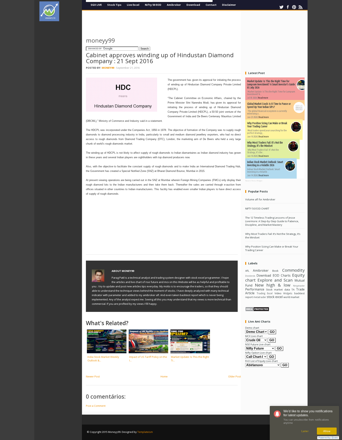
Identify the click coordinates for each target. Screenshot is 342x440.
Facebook (288, 7)
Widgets (287, 293)
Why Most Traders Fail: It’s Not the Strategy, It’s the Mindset (265, 144)
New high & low (272, 285)
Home (164, 376)
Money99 (108, 68)
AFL (247, 270)
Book (275, 270)
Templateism (145, 432)
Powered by (328, 437)
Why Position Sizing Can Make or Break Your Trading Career (267, 125)
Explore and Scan (275, 280)
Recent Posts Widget (253, 180)
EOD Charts (282, 275)
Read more (263, 97)
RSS (300, 7)
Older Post (234, 376)
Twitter (281, 7)
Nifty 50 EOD (153, 5)
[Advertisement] (62, 84)
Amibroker (174, 5)
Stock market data (278, 289)
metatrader (259, 297)
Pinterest (294, 7)
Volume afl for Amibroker (260, 199)
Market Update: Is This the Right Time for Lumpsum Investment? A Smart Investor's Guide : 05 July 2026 (271, 84)
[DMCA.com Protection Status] (257, 310)
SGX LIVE (96, 5)
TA (293, 289)
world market (291, 297)
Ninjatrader (299, 285)
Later (305, 431)
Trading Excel (265, 293)
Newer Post (93, 376)
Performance (254, 289)
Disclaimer (229, 5)
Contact (211, 5)
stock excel (275, 297)
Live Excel (133, 5)
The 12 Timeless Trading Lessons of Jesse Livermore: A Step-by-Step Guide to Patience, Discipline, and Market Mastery (272, 221)
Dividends (250, 275)
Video (278, 293)
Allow (327, 431)
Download (193, 5)
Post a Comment (95, 406)
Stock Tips (114, 5)
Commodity (293, 270)
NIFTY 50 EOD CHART (257, 208)
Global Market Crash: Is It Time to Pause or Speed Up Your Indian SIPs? (269, 105)
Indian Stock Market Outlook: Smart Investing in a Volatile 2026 (265, 163)
